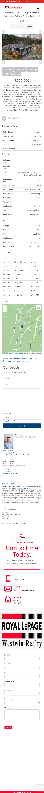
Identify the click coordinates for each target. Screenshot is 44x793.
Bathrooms (8, 699)
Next (40, 47)
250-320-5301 (19, 579)
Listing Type (9, 681)
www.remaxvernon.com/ (10, 473)
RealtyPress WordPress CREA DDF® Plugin (14, 523)
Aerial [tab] (5, 301)
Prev (3, 47)
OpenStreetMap (19, 353)
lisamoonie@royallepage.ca (23, 590)
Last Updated (5, 508)
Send (21, 426)
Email (7, 664)
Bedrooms (8, 690)
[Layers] (38, 307)
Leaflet (10, 353)
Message (8, 708)
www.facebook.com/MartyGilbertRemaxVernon (17, 455)
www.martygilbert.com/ (10, 453)
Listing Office (5, 516)
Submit (8, 727)
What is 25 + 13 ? (9, 414)
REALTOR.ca (8, 486)
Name (7, 655)
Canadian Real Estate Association (20, 488)
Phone (6, 672)
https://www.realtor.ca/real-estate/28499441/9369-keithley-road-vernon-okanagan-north (19, 360)
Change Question (8, 421)
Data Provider (5, 512)
